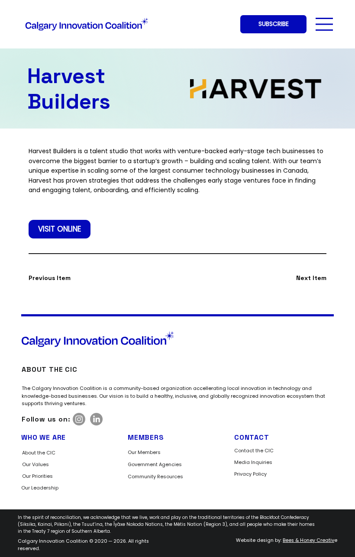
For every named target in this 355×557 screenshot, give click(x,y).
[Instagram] (79, 419)
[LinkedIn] (96, 419)
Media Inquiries (253, 462)
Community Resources (155, 476)
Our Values (35, 464)
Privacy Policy (250, 473)
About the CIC (38, 452)
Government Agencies (155, 464)
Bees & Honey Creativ (308, 540)
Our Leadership (39, 487)
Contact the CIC (254, 450)
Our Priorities (37, 476)
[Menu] (325, 24)
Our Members (144, 452)
